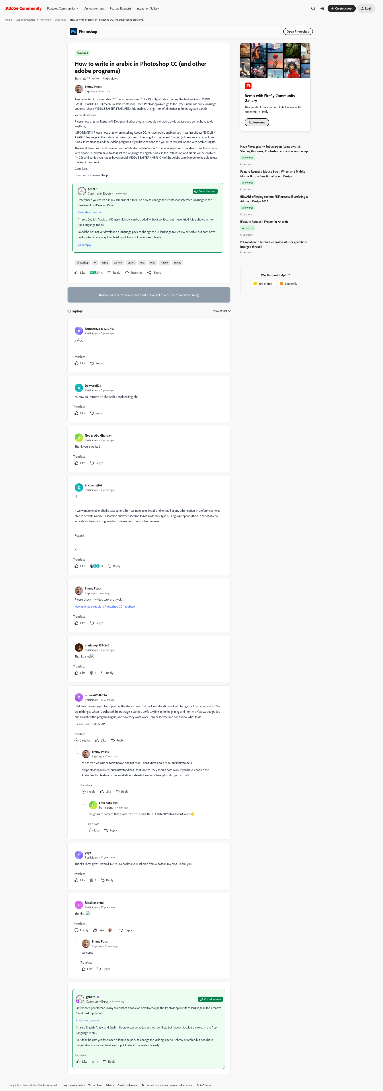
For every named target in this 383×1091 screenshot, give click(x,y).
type (152, 262)
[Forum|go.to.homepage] (23, 8)
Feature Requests (120, 8)
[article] (148, 346)
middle (164, 262)
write (105, 262)
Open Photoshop (298, 31)
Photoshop (45, 19)
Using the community (73, 1085)
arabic (131, 262)
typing (177, 262)
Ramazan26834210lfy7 (99, 328)
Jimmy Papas (93, 86)
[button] (342, 8)
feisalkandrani (94, 902)
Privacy (110, 1085)
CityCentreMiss (109, 803)
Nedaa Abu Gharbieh (98, 435)
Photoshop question (90, 212)
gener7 (92, 189)
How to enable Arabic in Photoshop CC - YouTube (105, 606)
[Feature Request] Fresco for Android (264, 221)
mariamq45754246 (97, 645)
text (142, 262)
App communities (25, 19)
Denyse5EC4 (93, 385)
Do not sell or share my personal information (167, 1085)
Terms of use (95, 1085)
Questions (60, 19)
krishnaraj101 (93, 485)
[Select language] (322, 8)
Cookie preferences (128, 1085)
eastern (118, 262)
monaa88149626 (96, 695)
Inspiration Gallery (148, 8)
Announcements (94, 8)
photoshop (82, 262)
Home (8, 19)
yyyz (88, 853)
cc (95, 262)
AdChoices (205, 1085)
